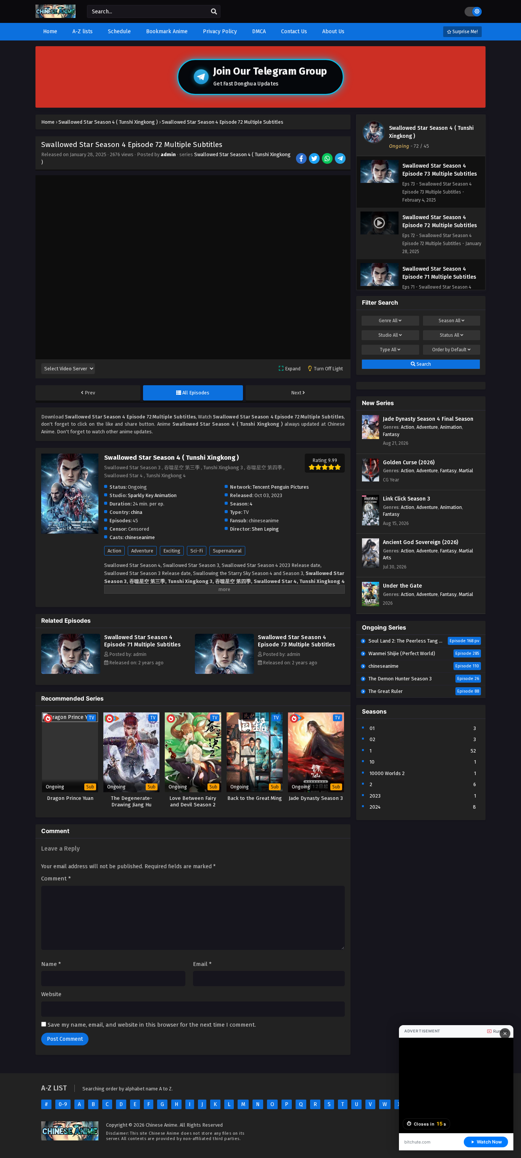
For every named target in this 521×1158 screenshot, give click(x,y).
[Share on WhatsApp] (328, 159)
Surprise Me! (464, 31)
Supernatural (227, 551)
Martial (466, 470)
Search (423, 364)
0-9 (63, 1104)
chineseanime (140, 537)
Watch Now (489, 1142)
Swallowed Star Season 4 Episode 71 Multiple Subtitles (142, 641)
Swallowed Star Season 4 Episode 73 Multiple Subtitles (296, 641)
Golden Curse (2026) (408, 462)
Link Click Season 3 (406, 499)
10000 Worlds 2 (387, 773)
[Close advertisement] (505, 1033)
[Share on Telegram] (341, 159)
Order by (449, 349)
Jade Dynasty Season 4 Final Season (428, 419)
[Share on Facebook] (302, 159)
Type (388, 349)
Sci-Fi (196, 551)
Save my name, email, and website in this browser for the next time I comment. (152, 1024)
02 (372, 739)
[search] (214, 12)
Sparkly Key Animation (152, 495)
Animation (451, 427)
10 (372, 762)
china (136, 512)
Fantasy (391, 434)
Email (202, 964)
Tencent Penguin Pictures (280, 487)
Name (51, 964)
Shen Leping (265, 529)
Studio (388, 335)
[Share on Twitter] (315, 159)
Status (449, 335)
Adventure (142, 551)
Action (114, 551)
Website (51, 994)
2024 (375, 807)
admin (168, 154)
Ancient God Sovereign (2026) (420, 542)
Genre (388, 320)
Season (449, 320)
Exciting (171, 551)
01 (372, 728)
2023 (375, 796)
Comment (56, 878)
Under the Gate (402, 586)
